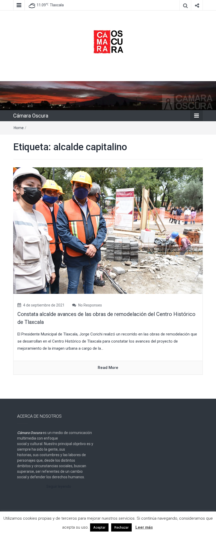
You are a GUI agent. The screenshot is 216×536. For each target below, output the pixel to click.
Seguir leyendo (58, 486)
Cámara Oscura (30, 116)
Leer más (144, 527)
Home (19, 128)
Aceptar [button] (99, 527)
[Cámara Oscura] (108, 95)
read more (108, 367)
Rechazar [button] (121, 527)
